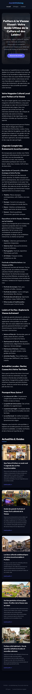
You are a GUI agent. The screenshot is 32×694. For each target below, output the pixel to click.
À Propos (15, 6)
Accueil (8, 6)
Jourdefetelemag (16, 3)
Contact (23, 6)
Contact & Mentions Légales (19, 689)
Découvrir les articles (16, 55)
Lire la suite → (8, 484)
